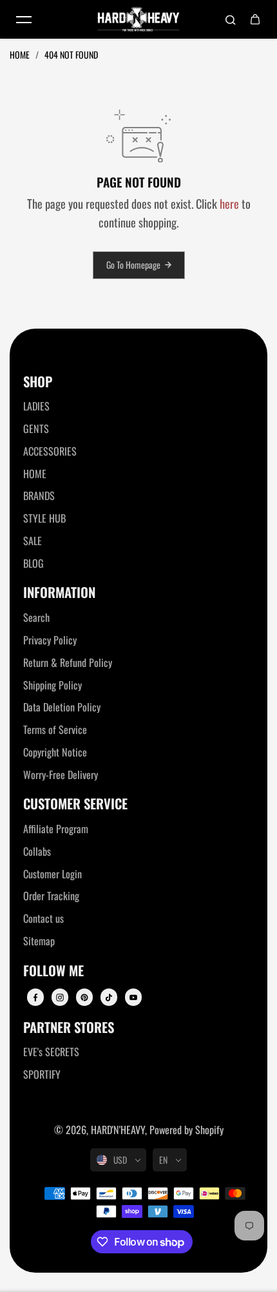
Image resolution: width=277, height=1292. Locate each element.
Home (21, 54)
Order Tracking (51, 895)
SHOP (37, 382)
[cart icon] (255, 19)
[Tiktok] (109, 997)
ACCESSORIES (50, 451)
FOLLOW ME (53, 971)
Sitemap (39, 941)
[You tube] (133, 997)
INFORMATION (59, 592)
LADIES (36, 406)
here (229, 203)
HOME (34, 473)
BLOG (33, 563)
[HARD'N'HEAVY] (138, 19)
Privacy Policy (50, 640)
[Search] (230, 19)
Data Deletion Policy (61, 707)
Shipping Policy (52, 685)
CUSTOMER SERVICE (75, 804)
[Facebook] (35, 997)
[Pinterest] (84, 997)
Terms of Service (55, 729)
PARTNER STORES (68, 1027)
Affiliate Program (55, 828)
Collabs (37, 851)
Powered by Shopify (186, 1129)
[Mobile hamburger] (24, 19)
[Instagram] (60, 997)
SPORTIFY (42, 1074)
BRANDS (39, 495)
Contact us (43, 918)
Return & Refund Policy (67, 662)
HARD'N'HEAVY (118, 1129)
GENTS (36, 428)
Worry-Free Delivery (60, 774)
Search (36, 617)
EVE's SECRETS (51, 1051)
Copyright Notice (55, 752)
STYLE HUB (44, 518)
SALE (32, 540)
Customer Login (52, 874)
